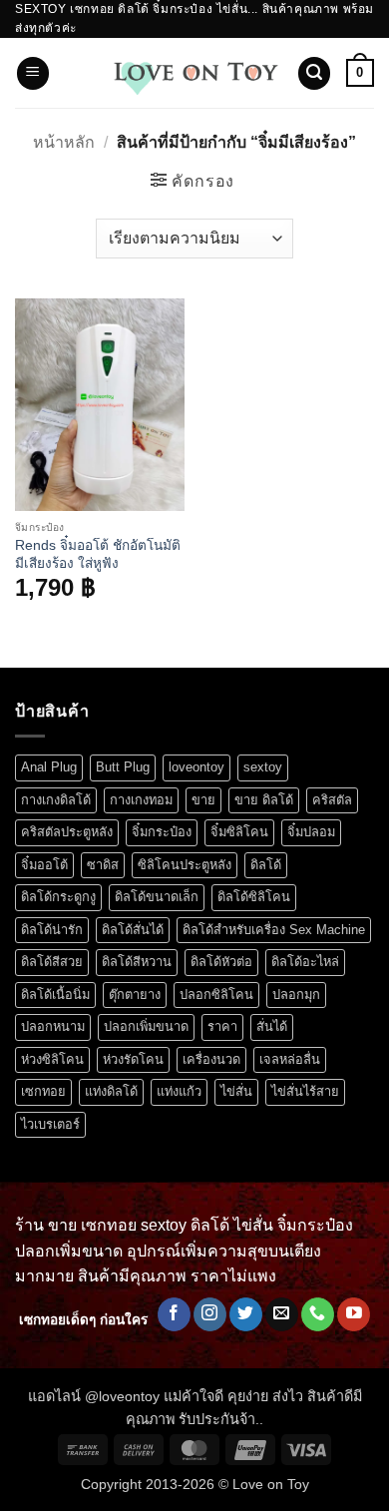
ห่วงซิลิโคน (52, 1059)
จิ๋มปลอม (311, 831)
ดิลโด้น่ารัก (52, 929)
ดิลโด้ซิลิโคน (253, 896)
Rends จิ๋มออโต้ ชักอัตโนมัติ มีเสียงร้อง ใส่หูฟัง (98, 554)
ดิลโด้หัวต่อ (221, 961)
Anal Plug (49, 766)
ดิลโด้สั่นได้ (133, 929)
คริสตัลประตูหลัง (67, 831)
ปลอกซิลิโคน (216, 994)
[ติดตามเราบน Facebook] (174, 1314)
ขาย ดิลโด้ (263, 799)
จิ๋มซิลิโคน (239, 831)
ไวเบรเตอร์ (50, 1124)
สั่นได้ (271, 1026)
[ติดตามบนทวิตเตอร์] (245, 1314)
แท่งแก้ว (179, 1091)
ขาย (203, 799)
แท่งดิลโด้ (111, 1091)
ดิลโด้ (265, 864)
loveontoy (196, 766)
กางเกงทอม (141, 799)
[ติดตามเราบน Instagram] (210, 1314)
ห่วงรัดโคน (133, 1059)
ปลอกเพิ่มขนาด (146, 1026)
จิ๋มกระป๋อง (162, 831)
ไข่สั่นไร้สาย (305, 1091)
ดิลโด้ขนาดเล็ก (156, 896)
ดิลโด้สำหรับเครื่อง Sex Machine (274, 929)
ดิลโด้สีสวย (52, 961)
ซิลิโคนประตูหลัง (184, 864)
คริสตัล (332, 799)
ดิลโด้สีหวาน (137, 961)
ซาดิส (103, 864)
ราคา (222, 1026)
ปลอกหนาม (53, 1026)
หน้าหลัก (64, 142)
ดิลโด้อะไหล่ (305, 961)
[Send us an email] (281, 1314)
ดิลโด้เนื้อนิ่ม (55, 994)
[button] (33, 73)
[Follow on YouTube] (353, 1314)
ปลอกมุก (296, 994)
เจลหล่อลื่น (289, 1059)
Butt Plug (123, 766)
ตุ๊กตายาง (135, 994)
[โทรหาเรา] (317, 1314)
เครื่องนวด (211, 1059)
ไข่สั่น (236, 1091)
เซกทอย (43, 1091)
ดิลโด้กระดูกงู (58, 896)
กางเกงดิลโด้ (56, 799)
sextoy (262, 766)
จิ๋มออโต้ (44, 864)
